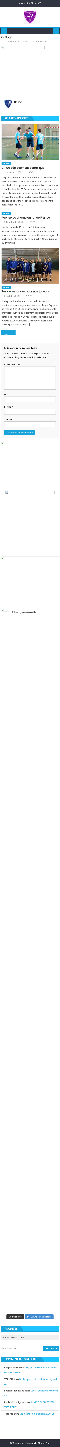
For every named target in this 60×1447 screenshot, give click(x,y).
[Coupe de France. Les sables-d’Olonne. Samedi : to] (30, 1126)
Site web (8, 419)
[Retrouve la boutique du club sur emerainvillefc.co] (30, 1009)
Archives (6, 163)
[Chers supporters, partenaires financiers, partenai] (30, 1292)
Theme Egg (44, 1443)
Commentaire (12, 364)
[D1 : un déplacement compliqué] (30, 142)
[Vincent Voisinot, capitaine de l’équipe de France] (30, 1200)
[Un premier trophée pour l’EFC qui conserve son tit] (30, 980)
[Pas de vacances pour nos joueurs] (30, 266)
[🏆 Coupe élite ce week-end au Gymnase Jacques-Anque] (30, 798)
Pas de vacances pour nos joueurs (25, 291)
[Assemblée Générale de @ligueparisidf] (30, 1310)
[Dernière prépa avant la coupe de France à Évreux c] (30, 944)
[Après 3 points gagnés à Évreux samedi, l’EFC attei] (30, 1087)
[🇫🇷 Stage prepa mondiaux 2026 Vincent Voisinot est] (30, 919)
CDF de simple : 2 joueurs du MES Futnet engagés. (10, 334)
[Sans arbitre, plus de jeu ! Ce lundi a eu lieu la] (30, 1039)
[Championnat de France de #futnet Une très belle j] (30, 1231)
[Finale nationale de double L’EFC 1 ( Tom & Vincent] (30, 631)
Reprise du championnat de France (26, 217)
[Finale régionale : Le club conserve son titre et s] (30, 894)
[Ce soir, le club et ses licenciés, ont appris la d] (30, 1162)
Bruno (26, 41)
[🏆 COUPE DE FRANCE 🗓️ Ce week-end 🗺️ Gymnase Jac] (30, 862)
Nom (7, 394)
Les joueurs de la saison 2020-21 (37, 1413)
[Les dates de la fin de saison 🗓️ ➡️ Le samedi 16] (30, 731)
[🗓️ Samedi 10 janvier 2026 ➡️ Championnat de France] (30, 1262)
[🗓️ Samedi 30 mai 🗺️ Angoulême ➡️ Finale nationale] (30, 658)
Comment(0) (40, 41)
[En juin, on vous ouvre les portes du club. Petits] (30, 690)
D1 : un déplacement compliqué (23, 167)
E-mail (8, 407)
